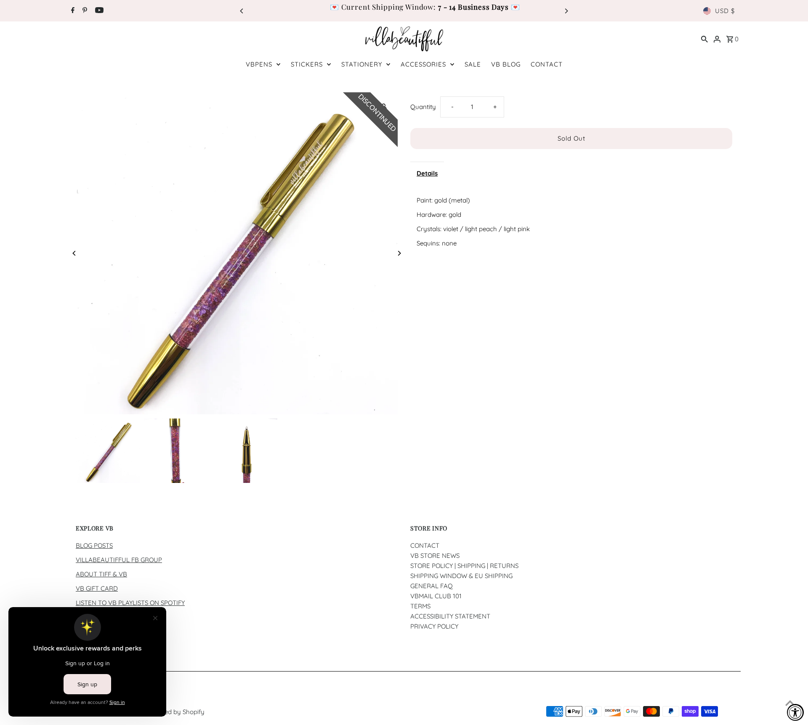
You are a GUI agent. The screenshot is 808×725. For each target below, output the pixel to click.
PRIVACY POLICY (434, 626)
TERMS (420, 606)
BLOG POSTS (94, 545)
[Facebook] (71, 11)
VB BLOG (506, 64)
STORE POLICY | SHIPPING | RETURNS (464, 566)
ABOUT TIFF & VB (101, 574)
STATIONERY (361, 64)
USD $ (725, 11)
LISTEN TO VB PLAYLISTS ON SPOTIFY (130, 603)
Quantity (423, 107)
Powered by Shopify (175, 712)
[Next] (566, 11)
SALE (473, 64)
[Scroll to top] (790, 702)
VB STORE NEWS (435, 556)
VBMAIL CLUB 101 (436, 596)
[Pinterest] (83, 11)
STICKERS (307, 64)
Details (427, 173)
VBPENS (259, 64)
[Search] (704, 38)
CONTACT (547, 64)
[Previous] (242, 11)
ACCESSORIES (423, 64)
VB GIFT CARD (97, 588)
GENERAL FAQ (431, 586)
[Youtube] (98, 11)
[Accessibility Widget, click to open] (795, 712)
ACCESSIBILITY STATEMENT (450, 616)
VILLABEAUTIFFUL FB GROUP (119, 560)
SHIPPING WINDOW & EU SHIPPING (461, 576)
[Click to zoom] (384, 105)
